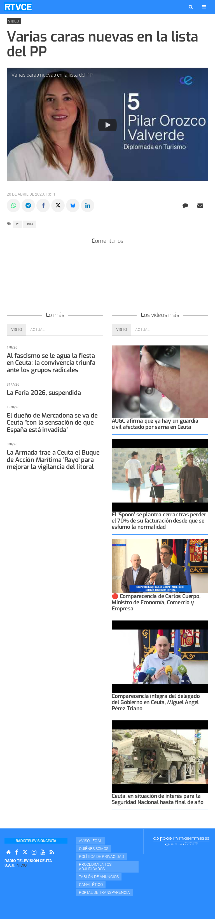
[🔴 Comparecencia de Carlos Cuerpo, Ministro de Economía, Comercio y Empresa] (160, 566)
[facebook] (16, 852)
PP (17, 224)
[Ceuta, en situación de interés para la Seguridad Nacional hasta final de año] (160, 756)
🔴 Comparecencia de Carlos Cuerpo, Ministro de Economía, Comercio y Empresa (156, 602)
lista (29, 224)
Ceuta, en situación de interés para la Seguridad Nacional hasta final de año (158, 799)
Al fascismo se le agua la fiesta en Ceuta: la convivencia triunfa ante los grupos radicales (51, 363)
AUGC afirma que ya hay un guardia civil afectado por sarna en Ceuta (155, 423)
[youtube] (43, 852)
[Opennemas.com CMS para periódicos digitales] (181, 841)
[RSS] (52, 852)
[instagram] (34, 852)
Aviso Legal (90, 841)
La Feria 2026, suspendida (44, 393)
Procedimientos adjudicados (95, 866)
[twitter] (24, 852)
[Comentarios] (185, 205)
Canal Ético (91, 884)
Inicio (21, 865)
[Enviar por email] (200, 205)
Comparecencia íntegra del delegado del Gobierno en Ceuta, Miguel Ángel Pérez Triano (156, 702)
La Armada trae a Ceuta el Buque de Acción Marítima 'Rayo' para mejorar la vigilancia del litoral (53, 459)
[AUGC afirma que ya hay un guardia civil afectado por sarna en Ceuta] (160, 381)
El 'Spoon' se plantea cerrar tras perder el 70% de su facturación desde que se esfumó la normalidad (159, 520)
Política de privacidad (101, 856)
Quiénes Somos (93, 848)
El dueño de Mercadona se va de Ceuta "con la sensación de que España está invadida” (52, 422)
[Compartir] (13, 205)
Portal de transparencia (104, 892)
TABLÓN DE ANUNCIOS (99, 876)
